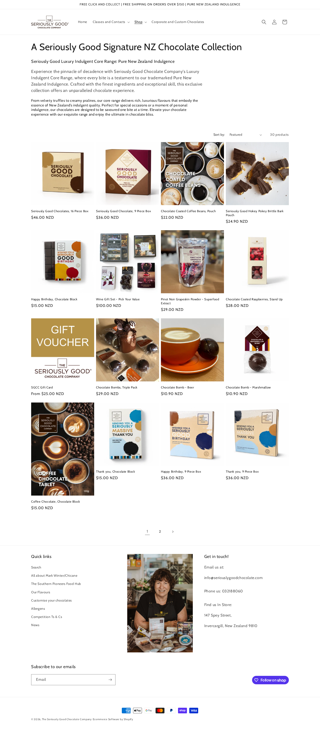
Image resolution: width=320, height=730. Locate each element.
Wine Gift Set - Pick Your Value (118, 299)
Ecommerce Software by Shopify (113, 719)
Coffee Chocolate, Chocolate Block (55, 501)
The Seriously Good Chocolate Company (67, 719)
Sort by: (219, 134)
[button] (111, 22)
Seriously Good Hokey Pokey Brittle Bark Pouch (254, 213)
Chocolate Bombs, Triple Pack (117, 387)
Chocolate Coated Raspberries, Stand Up (254, 299)
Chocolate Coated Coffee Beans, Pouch (188, 211)
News (35, 625)
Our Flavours (40, 592)
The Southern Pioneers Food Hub (56, 584)
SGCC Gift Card (42, 387)
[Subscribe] (110, 679)
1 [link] (147, 531)
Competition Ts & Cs (46, 617)
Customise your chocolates (51, 600)
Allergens (38, 608)
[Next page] (172, 532)
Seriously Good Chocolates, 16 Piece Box (59, 211)
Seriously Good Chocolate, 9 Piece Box (123, 211)
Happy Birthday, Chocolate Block (54, 299)
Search (36, 567)
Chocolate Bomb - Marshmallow (248, 387)
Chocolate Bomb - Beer (177, 387)
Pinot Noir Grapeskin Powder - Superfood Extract (190, 301)
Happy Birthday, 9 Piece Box (181, 471)
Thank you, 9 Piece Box (242, 471)
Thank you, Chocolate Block (115, 471)
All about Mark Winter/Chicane (54, 575)
